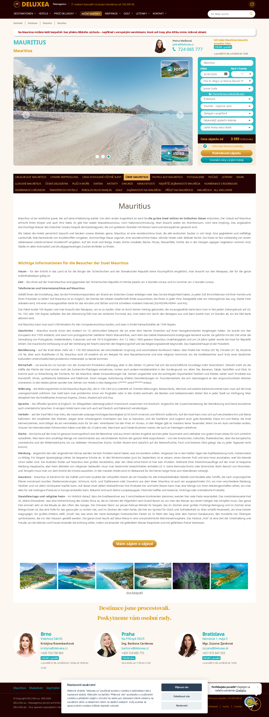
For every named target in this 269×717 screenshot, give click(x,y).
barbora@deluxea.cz (135, 648)
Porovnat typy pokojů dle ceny (228, 93)
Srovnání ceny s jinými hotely (227, 160)
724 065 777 (190, 49)
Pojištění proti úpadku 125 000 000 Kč (223, 698)
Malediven (36, 688)
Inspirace (111, 13)
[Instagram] (252, 4)
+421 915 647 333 (213, 653)
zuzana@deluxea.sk (215, 648)
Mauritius (19, 688)
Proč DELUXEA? (64, 13)
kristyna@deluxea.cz (54, 648)
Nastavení (181, 705)
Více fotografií (134, 592)
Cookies (238, 706)
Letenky (141, 13)
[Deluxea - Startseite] (31, 4)
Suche (226, 706)
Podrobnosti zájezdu (226, 153)
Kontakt (158, 13)
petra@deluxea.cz (183, 44)
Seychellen (53, 688)
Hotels (43, 13)
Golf (127, 13)
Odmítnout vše (181, 696)
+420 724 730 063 (52, 653)
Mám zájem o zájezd (134, 543)
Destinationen (23, 13)
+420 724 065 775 (133, 653)
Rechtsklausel (210, 706)
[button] (226, 81)
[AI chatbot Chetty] (254, 704)
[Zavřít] (257, 687)
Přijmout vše (181, 687)
